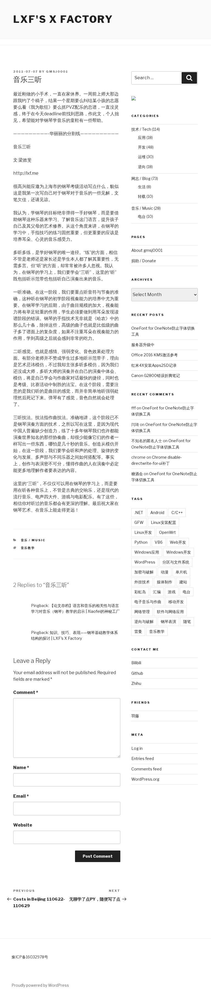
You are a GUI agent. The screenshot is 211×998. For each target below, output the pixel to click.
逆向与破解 (144, 621)
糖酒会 (137, 473)
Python (141, 542)
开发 (142, 147)
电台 (142, 216)
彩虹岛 (140, 591)
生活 (142, 186)
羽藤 (135, 715)
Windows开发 (178, 552)
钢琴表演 (168, 621)
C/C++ (177, 512)
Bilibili (136, 662)
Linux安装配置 (163, 522)
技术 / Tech (141, 129)
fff (133, 408)
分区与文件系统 (175, 562)
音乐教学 (28, 548)
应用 (142, 137)
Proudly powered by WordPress (40, 985)
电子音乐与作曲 (147, 601)
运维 (142, 156)
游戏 (172, 591)
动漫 (164, 572)
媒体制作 (164, 581)
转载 (142, 196)
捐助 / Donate (143, 260)
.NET (138, 512)
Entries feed (142, 758)
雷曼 (138, 631)
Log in (137, 748)
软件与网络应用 (170, 611)
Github (137, 673)
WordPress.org (145, 779)
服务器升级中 (142, 344)
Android (157, 512)
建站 (183, 581)
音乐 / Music (33, 540)
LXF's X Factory (63, 19)
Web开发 (178, 542)
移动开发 (176, 601)
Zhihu (136, 683)
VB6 (159, 542)
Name (21, 767)
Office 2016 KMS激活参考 (154, 354)
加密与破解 (144, 572)
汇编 (157, 591)
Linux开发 (143, 532)
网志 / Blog (141, 178)
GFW (139, 522)
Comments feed (146, 769)
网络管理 (142, 611)
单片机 (181, 572)
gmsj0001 (57, 71)
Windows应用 (146, 552)
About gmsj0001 (146, 250)
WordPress (144, 562)
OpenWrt (167, 532)
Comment (25, 692)
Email (21, 796)
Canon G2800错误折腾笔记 (155, 375)
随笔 (187, 621)
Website (22, 825)
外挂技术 (142, 581)
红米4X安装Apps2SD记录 (154, 365)
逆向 (142, 166)
